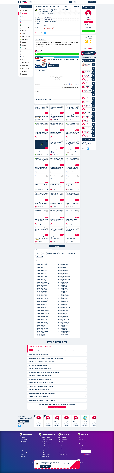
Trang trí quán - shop (63, 448)
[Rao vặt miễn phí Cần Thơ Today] (89, 57)
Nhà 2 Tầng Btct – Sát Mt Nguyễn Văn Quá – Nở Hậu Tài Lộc (56, 185)
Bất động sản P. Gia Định (42, 285)
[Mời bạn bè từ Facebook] (88, 149)
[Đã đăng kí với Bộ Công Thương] (86, 452)
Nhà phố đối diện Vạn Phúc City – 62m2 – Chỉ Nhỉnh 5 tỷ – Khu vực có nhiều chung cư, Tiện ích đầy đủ (72, 150)
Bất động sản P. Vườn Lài (42, 317)
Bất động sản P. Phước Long (42, 300)
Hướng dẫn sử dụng (83, 445)
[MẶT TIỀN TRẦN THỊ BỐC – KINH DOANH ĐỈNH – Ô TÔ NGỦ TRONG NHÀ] (72, 197)
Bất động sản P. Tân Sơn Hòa (42, 307)
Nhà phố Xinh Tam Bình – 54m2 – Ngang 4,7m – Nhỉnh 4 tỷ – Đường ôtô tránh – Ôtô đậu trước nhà (41, 168)
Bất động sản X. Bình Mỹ (41, 325)
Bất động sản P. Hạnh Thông (42, 286)
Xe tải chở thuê (62, 441)
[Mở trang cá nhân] (83, 64)
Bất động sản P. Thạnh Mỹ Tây (43, 313)
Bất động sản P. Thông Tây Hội (43, 314)
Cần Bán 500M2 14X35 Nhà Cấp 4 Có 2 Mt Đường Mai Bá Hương (56, 115)
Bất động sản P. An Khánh (63, 264)
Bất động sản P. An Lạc (41, 266)
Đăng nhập (76, 84)
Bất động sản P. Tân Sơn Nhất (64, 307)
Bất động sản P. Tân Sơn (63, 306)
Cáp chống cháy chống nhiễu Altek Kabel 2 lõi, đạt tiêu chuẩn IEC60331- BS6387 (61, 60)
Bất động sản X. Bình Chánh (42, 322)
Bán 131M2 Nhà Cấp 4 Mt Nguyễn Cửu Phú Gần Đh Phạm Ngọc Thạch (56, 150)
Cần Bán (58, 6)
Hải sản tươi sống (62, 445)
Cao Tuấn (88, 17)
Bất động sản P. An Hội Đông (63, 263)
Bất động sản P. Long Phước (63, 291)
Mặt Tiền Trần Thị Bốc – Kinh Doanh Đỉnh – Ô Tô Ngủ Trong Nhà (72, 202)
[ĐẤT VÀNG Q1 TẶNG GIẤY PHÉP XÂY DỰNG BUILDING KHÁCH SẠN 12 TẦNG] (72, 162)
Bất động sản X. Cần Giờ (63, 325)
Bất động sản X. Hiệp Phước (42, 328)
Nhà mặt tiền (64, 6)
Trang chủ (39, 6)
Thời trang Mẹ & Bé (63, 454)
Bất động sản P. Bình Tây (63, 273)
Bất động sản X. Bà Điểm (63, 320)
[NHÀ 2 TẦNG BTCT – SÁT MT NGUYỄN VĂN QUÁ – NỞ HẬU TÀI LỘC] (57, 179)
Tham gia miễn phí (45, 466)
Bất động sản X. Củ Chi (41, 326)
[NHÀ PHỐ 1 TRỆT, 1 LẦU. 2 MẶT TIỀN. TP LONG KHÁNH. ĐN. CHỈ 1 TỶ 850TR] (72, 214)
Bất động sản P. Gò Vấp (62, 285)
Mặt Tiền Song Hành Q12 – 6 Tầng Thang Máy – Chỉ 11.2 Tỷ (41, 185)
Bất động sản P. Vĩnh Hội (63, 316)
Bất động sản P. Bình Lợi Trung (43, 271)
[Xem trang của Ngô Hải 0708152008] (51, 189)
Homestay (61, 443)
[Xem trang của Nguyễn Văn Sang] (67, 154)
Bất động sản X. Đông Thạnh (63, 326)
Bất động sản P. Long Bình (42, 291)
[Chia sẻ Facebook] (45, 33)
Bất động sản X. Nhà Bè (62, 329)
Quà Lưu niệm (62, 450)
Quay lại (76, 6)
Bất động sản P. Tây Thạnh (63, 312)
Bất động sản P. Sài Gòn (62, 300)
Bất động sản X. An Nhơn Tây (63, 319)
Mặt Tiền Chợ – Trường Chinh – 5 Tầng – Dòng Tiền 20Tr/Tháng (56, 237)
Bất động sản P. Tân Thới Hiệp (43, 310)
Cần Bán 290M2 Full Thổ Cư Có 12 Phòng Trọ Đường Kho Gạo (72, 133)
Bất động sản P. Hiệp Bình (63, 286)
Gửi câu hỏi (57, 407)
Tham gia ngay (88, 139)
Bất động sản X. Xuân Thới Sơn (43, 335)
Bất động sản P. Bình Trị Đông (64, 276)
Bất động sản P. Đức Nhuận (63, 283)
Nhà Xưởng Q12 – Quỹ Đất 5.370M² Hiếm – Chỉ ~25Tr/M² (41, 202)
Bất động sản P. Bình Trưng (42, 277)
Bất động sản (52, 6)
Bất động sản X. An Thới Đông (43, 320)
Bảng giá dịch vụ (82, 441)
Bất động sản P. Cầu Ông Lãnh (64, 279)
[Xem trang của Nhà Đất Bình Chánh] (51, 119)
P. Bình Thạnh (23, 456)
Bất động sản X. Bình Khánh (42, 323)
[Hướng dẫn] (30, 2)
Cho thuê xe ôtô (62, 437)
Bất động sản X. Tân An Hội (42, 332)
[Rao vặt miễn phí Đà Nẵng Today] (89, 56)
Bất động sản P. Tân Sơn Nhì (42, 309)
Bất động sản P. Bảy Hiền (42, 269)
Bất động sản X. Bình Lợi (63, 323)
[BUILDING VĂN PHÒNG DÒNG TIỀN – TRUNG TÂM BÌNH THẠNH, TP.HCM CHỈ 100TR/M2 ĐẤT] (57, 162)
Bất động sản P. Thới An (62, 313)
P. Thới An (22, 445)
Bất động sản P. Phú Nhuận (63, 295)
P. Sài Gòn (22, 454)
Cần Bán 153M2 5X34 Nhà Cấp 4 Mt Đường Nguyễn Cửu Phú (41, 133)
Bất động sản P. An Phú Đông (42, 267)
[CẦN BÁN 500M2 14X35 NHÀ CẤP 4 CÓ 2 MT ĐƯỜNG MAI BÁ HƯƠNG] (57, 109)
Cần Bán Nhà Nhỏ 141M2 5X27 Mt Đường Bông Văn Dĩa (56, 133)
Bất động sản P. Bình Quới (42, 273)
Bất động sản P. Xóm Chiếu (63, 317)
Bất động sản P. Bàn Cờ (62, 267)
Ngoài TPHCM (45, 6)
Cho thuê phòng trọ (63, 439)
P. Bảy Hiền (22, 450)
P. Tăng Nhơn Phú (23, 439)
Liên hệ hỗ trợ (81, 448)
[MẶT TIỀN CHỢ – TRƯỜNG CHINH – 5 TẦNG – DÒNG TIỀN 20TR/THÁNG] (57, 231)
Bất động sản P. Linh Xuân (63, 289)
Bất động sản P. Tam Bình (42, 301)
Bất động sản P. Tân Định (42, 303)
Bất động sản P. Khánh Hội (42, 289)
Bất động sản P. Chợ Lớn (63, 280)
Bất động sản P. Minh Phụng (63, 292)
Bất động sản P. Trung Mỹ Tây (42, 316)
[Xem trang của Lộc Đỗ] (36, 154)
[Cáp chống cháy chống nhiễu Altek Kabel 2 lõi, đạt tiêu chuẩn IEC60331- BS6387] (41, 63)
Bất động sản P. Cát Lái (62, 277)
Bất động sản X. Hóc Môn (63, 328)
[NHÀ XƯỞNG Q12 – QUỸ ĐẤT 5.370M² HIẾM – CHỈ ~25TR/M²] (41, 197)
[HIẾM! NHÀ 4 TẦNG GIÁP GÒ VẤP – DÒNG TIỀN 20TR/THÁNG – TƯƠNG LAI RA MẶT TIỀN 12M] (41, 214)
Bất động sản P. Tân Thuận (63, 310)
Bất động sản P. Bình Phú (63, 271)
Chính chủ (46, 25)
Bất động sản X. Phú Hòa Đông (64, 331)
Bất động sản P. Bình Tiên (42, 276)
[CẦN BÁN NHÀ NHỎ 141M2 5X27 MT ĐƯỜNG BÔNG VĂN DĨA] (57, 127)
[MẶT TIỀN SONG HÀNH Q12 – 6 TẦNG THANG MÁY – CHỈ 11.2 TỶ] (41, 179)
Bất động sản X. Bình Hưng (63, 322)
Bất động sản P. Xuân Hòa (42, 319)
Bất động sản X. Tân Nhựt (63, 332)
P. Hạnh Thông (23, 443)
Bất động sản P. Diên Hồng (63, 282)
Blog (80, 443)
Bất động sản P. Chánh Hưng (42, 280)
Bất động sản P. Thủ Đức (63, 314)
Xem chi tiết (51, 65)
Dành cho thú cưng (63, 452)
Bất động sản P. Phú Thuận (63, 298)
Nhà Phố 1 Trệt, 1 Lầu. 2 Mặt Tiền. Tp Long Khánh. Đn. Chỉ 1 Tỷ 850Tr (72, 220)
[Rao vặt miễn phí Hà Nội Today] (88, 54)
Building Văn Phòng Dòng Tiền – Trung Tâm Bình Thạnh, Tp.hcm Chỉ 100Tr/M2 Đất (56, 168)
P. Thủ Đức (22, 437)
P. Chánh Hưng (23, 448)
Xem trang (38, 425)
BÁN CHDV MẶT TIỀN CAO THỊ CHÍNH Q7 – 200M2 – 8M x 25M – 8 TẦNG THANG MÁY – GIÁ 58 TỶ (72, 115)
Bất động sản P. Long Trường (42, 292)
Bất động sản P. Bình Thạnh (42, 274)
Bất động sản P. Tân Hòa (63, 303)
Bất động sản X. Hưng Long (42, 329)
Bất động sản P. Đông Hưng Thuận (43, 283)
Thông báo (81, 439)
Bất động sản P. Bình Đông (42, 270)
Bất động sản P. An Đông (42, 263)
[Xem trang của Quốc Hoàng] (36, 189)
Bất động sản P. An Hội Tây (42, 264)
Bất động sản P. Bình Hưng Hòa (64, 270)
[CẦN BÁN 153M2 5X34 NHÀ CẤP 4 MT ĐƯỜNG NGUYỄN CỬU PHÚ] (41, 127)
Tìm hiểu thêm (90, 146)
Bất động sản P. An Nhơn (63, 266)
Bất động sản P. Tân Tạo (62, 309)
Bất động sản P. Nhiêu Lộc (42, 294)
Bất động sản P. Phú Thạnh (42, 297)
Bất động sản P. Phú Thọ (62, 297)
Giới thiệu (81, 437)
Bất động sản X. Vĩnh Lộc (63, 334)
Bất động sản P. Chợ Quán (42, 282)
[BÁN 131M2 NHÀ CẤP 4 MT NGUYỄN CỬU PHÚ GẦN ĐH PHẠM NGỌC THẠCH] (57, 144)
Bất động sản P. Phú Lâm (42, 295)
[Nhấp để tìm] (70, 2)
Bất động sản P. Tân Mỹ (62, 304)
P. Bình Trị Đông (23, 452)
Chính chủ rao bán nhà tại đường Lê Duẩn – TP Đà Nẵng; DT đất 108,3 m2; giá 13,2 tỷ (41, 115)
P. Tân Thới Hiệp (23, 441)
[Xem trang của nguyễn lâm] (67, 224)
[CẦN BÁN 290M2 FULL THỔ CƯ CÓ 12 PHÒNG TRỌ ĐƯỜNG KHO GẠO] (72, 127)
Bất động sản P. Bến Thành (63, 269)
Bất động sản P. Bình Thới (63, 274)
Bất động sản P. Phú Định (63, 294)
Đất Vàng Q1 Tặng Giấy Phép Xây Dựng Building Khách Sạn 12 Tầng (72, 168)
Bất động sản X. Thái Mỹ (41, 334)
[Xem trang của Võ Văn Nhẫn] (67, 119)
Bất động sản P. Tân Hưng (42, 304)
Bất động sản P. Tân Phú (41, 306)
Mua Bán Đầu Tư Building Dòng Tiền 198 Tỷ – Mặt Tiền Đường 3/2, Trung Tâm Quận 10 (41, 150)
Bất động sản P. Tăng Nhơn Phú (43, 312)
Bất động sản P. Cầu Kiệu (42, 279)
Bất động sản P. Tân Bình (63, 301)
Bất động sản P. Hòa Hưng (63, 288)
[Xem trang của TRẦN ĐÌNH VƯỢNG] (36, 119)
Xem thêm (57, 246)
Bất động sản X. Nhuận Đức (42, 331)
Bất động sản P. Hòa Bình (42, 288)
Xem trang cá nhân (88, 22)
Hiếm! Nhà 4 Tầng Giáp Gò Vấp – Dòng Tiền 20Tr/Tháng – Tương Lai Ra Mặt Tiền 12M (41, 220)
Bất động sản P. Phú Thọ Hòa (42, 298)
